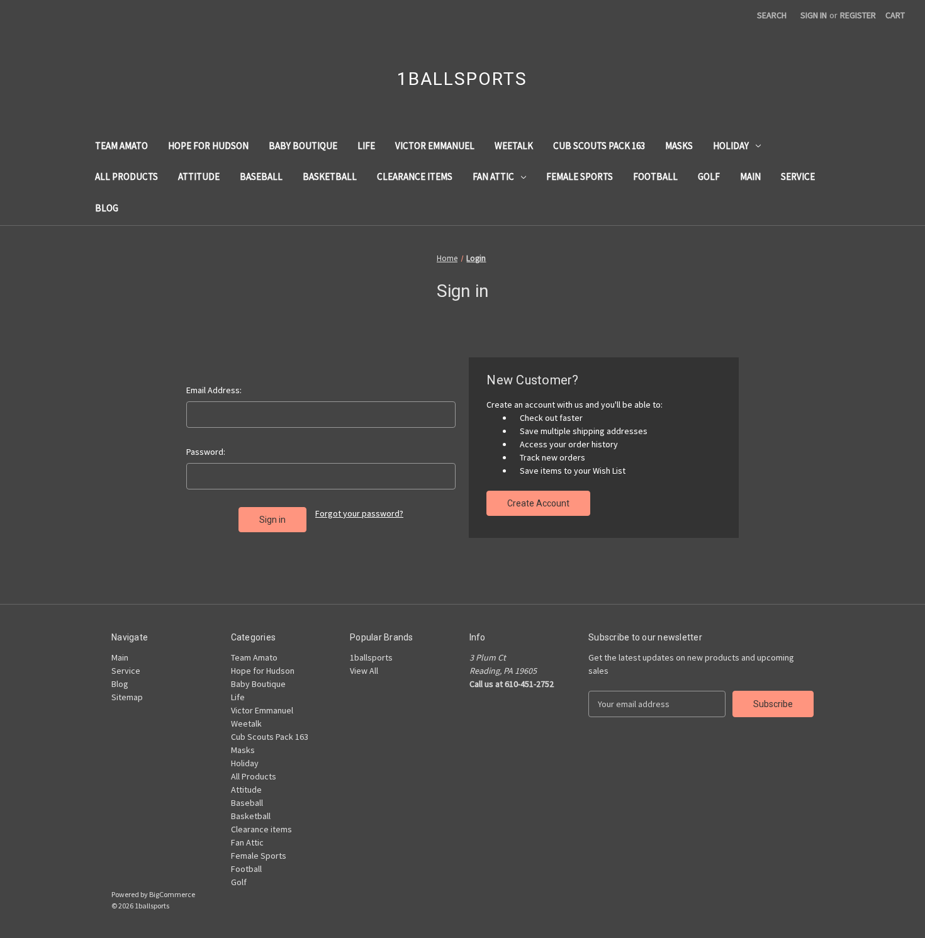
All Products (126, 176)
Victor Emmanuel (434, 146)
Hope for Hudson (208, 146)
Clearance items (414, 176)
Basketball (330, 176)
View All (364, 670)
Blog (106, 208)
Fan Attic (493, 176)
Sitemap (127, 697)
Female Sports (579, 176)
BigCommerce (172, 894)
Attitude (199, 176)
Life (366, 146)
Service (798, 176)
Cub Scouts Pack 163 (599, 146)
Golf (709, 176)
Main (750, 176)
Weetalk (514, 146)
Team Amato (121, 146)
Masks (679, 146)
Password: (205, 451)
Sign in (813, 15)
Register (858, 15)
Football (655, 176)
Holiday (731, 146)
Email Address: (214, 390)
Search (772, 15)
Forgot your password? (359, 513)
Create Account (538, 503)
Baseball (261, 176)
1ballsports (371, 657)
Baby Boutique (303, 146)
